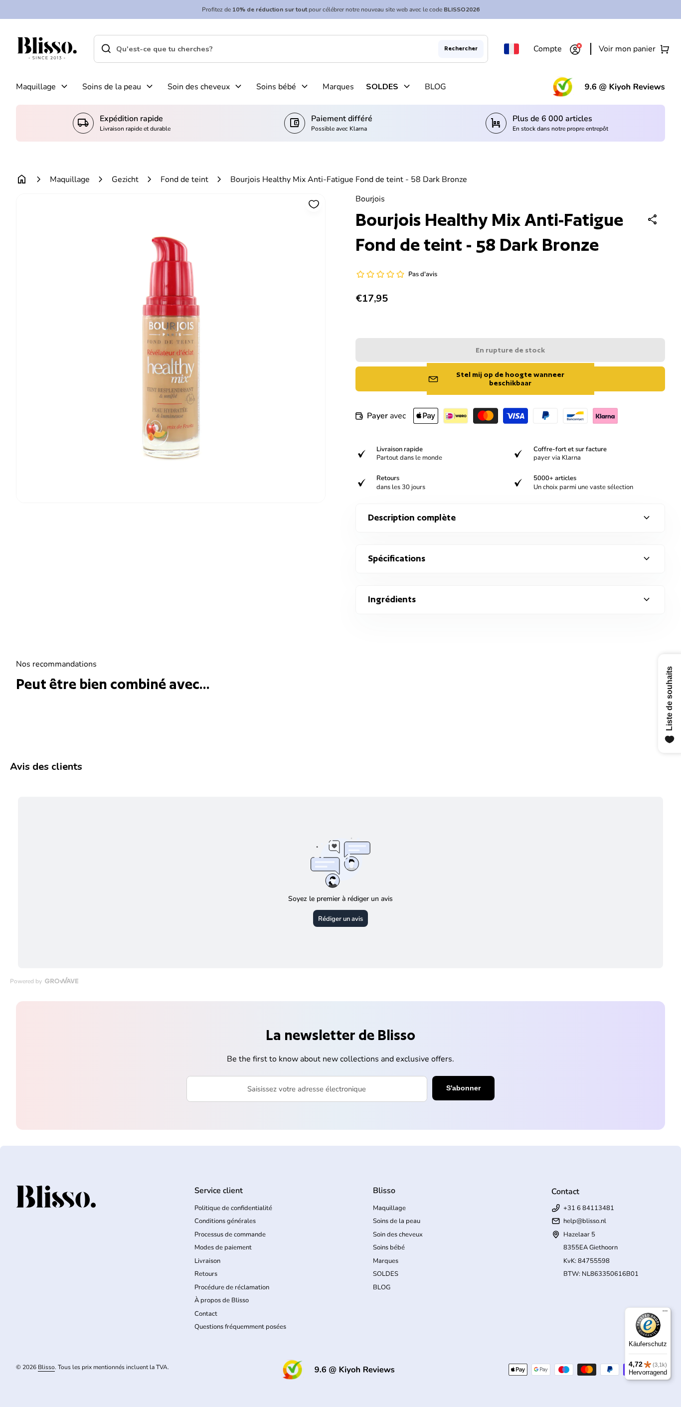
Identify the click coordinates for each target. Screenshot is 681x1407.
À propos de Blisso (221, 1300)
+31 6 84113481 (588, 1208)
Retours (205, 1273)
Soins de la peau (111, 86)
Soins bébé (276, 86)
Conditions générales (225, 1221)
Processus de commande (230, 1234)
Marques (338, 86)
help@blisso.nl (584, 1221)
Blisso (46, 1367)
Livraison (207, 1260)
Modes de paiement (223, 1247)
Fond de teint (184, 179)
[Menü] (665, 1313)
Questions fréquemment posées (240, 1326)
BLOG (435, 86)
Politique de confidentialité (233, 1208)
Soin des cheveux (199, 86)
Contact (205, 1313)
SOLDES (382, 86)
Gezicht (125, 179)
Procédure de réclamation (231, 1287)
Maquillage (36, 86)
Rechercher (461, 48)
